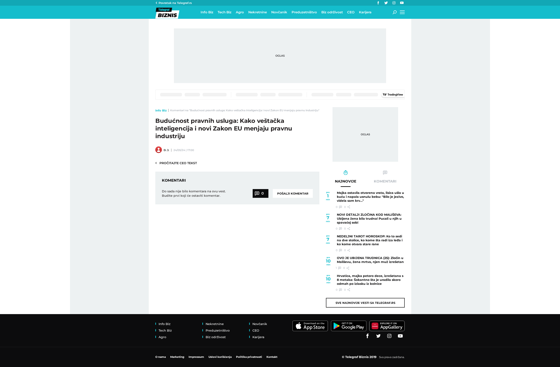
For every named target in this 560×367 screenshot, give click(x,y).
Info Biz (161, 110)
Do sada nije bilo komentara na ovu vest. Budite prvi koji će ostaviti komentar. (194, 193)
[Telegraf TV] (402, 3)
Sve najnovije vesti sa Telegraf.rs (365, 302)
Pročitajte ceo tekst (176, 162)
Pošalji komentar (292, 193)
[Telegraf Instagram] (394, 3)
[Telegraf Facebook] (378, 3)
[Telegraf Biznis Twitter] (386, 3)
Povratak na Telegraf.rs (175, 3)
